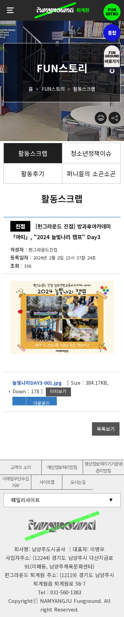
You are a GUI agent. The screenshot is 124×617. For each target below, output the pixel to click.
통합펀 (112, 32)
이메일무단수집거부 (15, 482)
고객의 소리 (20, 467)
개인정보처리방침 (62, 467)
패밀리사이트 (25, 499)
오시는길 (77, 482)
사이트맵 (46, 482)
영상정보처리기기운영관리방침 (103, 467)
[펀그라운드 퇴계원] (62, 10)
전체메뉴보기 (10, 10)
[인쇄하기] (101, 118)
